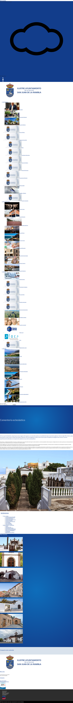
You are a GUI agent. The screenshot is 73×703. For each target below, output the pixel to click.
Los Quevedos (7, 531)
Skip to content (3, 0)
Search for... (2, 404)
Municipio (4, 406)
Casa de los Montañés (9, 520)
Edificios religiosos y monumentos (16, 406)
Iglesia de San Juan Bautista (9, 530)
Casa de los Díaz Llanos (9, 518)
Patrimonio (8, 406)
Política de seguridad (5, 692)
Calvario (6, 526)
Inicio (1, 406)
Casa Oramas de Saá (8, 524)
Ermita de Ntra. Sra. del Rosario (10, 528)
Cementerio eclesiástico (9, 527)
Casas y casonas (5, 516)
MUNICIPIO (4, 348)
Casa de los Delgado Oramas (10, 517)
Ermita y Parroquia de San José (10, 529)
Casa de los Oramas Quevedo (10, 521)
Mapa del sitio (4, 691)
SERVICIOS (4, 271)
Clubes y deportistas (10, 217)
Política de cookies (5, 693)
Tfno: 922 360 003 (3, 680)
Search (14, 404)
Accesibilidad (4, 694)
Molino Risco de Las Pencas (9, 532)
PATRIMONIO (5, 513)
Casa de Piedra (7, 522)
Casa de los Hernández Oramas (10, 519)
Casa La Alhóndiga (8, 523)
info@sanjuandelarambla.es (4, 681)
